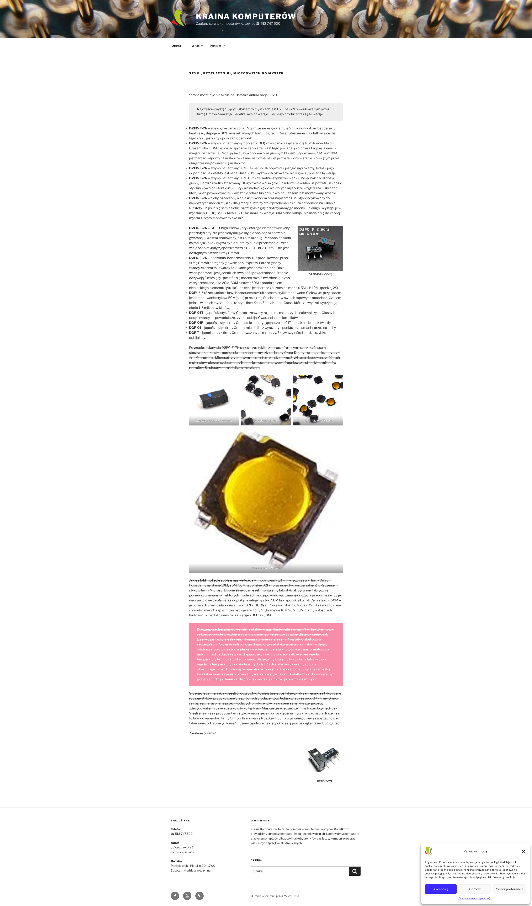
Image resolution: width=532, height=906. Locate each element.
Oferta (176, 45)
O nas (196, 45)
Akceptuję (440, 889)
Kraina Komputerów (246, 16)
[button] (524, 851)
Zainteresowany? (202, 733)
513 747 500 (184, 833)
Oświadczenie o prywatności (475, 898)
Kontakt (215, 45)
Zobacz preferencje (509, 889)
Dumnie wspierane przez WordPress (275, 896)
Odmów (475, 889)
